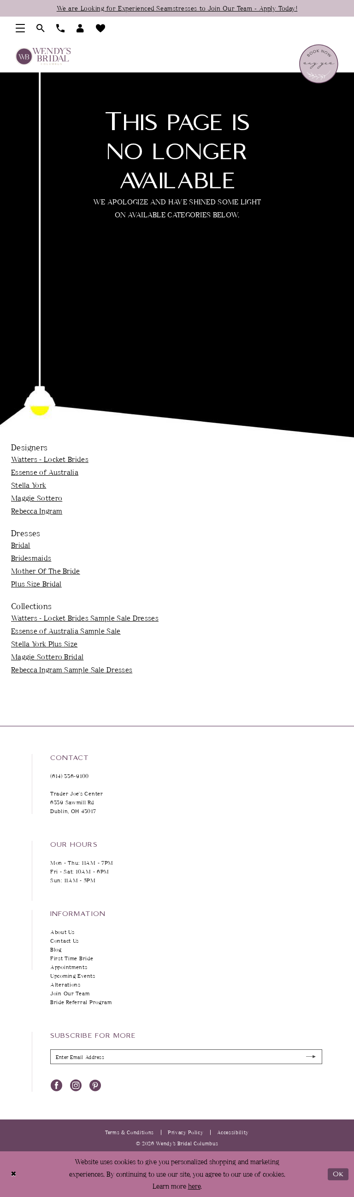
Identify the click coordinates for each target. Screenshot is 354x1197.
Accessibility (233, 1132)
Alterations (65, 984)
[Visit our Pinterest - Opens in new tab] (95, 1085)
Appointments (69, 967)
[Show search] (41, 28)
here (194, 1186)
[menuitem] (20, 28)
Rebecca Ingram (36, 511)
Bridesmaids (31, 558)
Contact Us (64, 941)
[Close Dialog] (14, 1174)
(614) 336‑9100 (69, 776)
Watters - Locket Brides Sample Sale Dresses (85, 618)
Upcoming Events (72, 976)
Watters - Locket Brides (49, 459)
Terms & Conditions (129, 1132)
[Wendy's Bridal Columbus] (43, 56)
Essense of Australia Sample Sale (66, 631)
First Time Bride (72, 958)
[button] (20, 28)
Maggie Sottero (36, 498)
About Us (62, 932)
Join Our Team (69, 993)
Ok (338, 1174)
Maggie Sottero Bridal (47, 657)
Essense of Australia (44, 472)
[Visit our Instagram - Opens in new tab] (76, 1085)
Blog (56, 949)
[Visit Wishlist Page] (100, 28)
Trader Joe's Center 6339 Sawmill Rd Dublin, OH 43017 (76, 802)
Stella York (28, 485)
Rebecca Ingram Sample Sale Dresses (71, 669)
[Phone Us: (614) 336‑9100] (61, 28)
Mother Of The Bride (45, 571)
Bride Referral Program (81, 1002)
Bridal (20, 545)
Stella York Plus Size (44, 644)
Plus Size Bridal (36, 584)
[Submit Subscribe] (311, 1057)
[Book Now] (318, 64)
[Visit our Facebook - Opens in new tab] (56, 1085)
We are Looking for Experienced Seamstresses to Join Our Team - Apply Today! (177, 8)
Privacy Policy (185, 1132)
